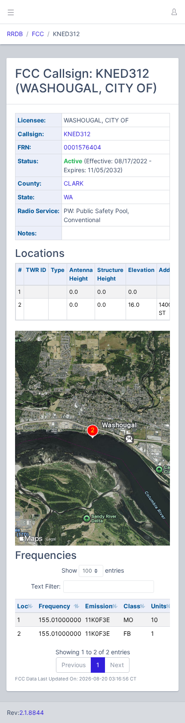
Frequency (54, 606)
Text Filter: (46, 586)
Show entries (93, 570)
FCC (38, 33)
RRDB (15, 33)
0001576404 (82, 147)
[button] (174, 12)
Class (131, 606)
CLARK (73, 183)
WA (68, 197)
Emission (99, 606)
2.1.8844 (31, 712)
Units (158, 606)
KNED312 (77, 133)
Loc (22, 606)
